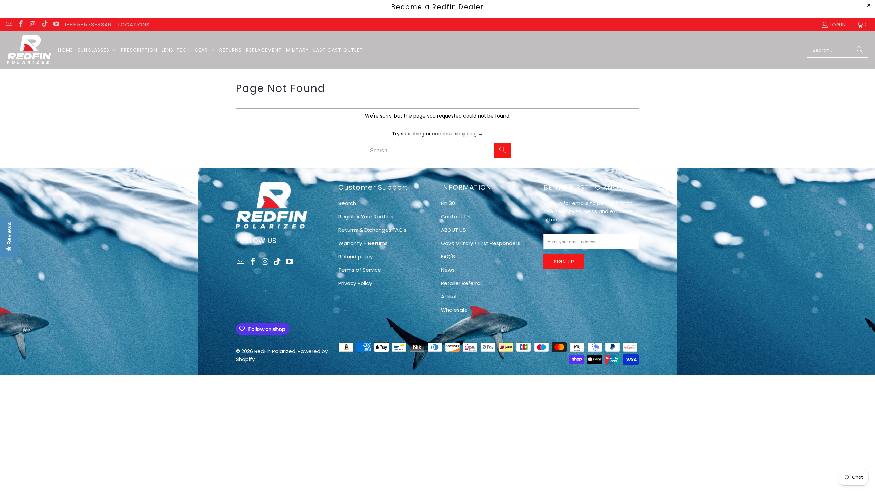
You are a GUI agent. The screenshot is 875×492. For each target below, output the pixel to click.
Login (838, 24)
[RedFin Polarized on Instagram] (32, 24)
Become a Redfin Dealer (437, 7)
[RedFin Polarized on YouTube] (56, 24)
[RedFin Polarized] (29, 50)
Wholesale (454, 309)
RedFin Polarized (274, 351)
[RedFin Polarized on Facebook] (20, 24)
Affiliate (451, 296)
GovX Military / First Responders (480, 243)
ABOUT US (453, 229)
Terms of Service (359, 269)
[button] (97, 50)
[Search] (859, 50)
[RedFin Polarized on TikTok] (44, 24)
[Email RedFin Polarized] (8, 24)
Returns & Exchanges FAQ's (372, 229)
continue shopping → (457, 133)
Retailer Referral (461, 283)
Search (347, 203)
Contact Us (455, 216)
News (448, 269)
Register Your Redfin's (365, 216)
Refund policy (355, 256)
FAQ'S (448, 256)
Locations (134, 24)
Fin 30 (448, 203)
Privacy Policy (355, 283)
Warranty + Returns (363, 243)
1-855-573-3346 (88, 24)
